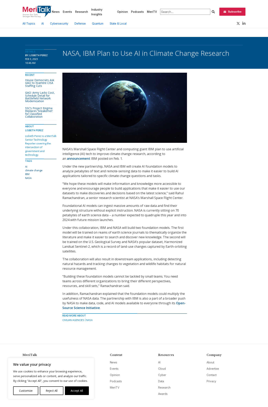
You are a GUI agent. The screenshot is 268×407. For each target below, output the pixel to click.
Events (67, 11)
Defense (80, 23)
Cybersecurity (59, 23)
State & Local (118, 23)
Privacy (211, 381)
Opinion (122, 11)
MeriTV (152, 11)
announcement (79, 158)
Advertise (213, 368)
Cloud (162, 368)
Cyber (162, 375)
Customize (26, 390)
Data (161, 381)
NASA (89, 320)
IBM (27, 174)
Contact (212, 375)
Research (81, 11)
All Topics (29, 23)
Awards (163, 393)
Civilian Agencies (73, 320)
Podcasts (137, 11)
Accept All (77, 390)
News (56, 11)
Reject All (51, 390)
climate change (34, 170)
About (210, 362)
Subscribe (235, 11)
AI (42, 23)
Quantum (97, 23)
